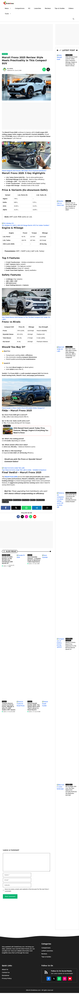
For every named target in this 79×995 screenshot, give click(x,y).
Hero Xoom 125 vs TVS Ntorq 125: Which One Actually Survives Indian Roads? (71, 498)
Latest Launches (47, 951)
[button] (73, 19)
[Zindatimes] (9, 3)
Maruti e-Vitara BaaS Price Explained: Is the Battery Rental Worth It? (71, 646)
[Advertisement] (26, 37)
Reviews (48, 8)
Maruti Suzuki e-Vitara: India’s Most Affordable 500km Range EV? (23, 408)
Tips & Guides (60, 8)
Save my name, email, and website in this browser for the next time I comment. (27, 890)
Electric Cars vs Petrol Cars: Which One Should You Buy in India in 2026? (71, 206)
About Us (5, 969)
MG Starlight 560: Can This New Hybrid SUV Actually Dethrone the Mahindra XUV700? (71, 791)
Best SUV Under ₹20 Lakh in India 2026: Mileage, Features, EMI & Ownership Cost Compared (71, 353)
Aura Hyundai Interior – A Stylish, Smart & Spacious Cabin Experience (34, 559)
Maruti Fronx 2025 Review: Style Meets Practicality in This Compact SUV (24, 60)
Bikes (67, 492)
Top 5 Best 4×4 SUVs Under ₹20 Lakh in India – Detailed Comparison (24, 470)
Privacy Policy (6, 978)
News (7, 8)
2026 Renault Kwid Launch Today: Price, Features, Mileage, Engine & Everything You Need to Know (30, 430)
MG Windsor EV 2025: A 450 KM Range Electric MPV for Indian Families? (25, 225)
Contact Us (6, 972)
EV (29, 8)
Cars (8, 555)
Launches (37, 8)
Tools (7, 14)
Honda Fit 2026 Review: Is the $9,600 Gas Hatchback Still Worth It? (7, 560)
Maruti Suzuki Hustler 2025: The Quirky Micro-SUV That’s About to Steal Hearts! (33, 706)
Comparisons (19, 8)
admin (11, 68)
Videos (71, 8)
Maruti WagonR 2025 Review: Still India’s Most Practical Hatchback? (24, 171)
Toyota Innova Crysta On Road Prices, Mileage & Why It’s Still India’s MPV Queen (8, 706)
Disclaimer (5, 975)
